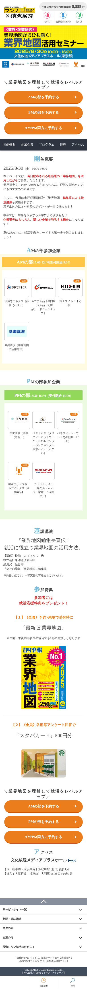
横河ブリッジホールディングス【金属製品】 (19, 488)
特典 (63, 144)
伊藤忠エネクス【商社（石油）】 (17, 303)
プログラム (46, 144)
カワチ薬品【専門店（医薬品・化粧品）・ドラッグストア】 (43, 307)
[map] (72, 860)
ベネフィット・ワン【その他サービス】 (68, 437)
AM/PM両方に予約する (43, 128)
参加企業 (27, 144)
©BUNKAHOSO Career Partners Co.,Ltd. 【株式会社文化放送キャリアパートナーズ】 (43, 971)
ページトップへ (43, 901)
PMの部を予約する (43, 112)
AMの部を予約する (43, 97)
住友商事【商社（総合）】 (19, 435)
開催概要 (9, 144)
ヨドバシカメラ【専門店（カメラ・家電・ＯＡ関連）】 (43, 490)
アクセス (78, 144)
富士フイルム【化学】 (70, 303)
